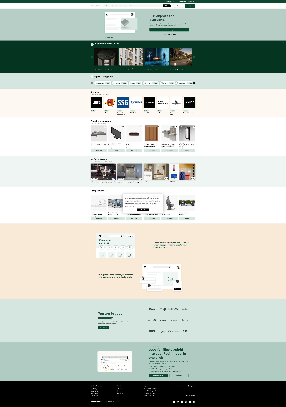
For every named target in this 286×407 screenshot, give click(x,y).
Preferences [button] (131, 206)
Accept (143, 209)
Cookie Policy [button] (135, 204)
